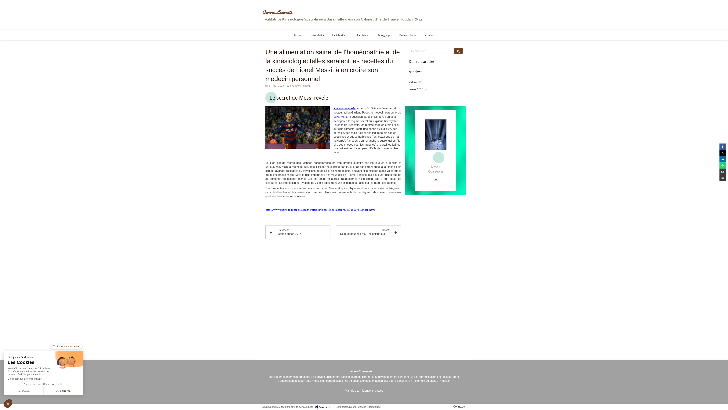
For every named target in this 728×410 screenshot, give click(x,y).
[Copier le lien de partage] (722, 178)
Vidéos (413, 82)
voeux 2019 (416, 89)
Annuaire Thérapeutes (369, 406)
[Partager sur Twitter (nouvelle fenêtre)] (722, 153)
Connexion (459, 406)
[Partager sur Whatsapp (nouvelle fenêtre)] (722, 165)
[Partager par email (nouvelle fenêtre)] (722, 172)
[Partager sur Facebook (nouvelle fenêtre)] (722, 147)
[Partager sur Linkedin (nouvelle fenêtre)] (722, 159)
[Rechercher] (458, 51)
